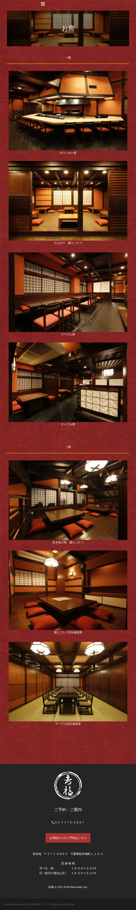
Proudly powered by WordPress (22, 904)
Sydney (56, 904)
